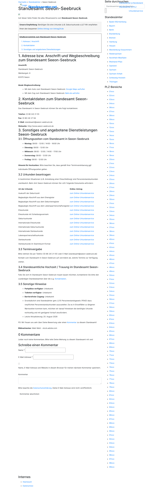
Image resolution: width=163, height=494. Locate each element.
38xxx (111, 231)
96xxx (111, 455)
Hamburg (113, 42)
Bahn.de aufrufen (72, 93)
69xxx (111, 347)
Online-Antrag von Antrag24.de (50, 29)
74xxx (111, 367)
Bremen (112, 38)
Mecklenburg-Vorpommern (120, 50)
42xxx (111, 247)
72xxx (111, 359)
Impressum (27, 482)
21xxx (111, 163)
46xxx (111, 259)
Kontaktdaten (60, 279)
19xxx (111, 155)
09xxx (111, 119)
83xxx (111, 403)
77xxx (111, 379)
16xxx (111, 143)
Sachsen (112, 70)
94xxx (111, 447)
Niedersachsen (115, 54)
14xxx (111, 135)
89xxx (111, 427)
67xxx (111, 339)
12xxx (111, 127)
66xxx (111, 335)
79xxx (111, 387)
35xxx (111, 219)
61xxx (111, 319)
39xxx (111, 235)
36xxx (111, 223)
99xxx (111, 467)
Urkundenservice (136, 11)
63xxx (111, 323)
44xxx (111, 251)
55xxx (111, 295)
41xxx (111, 243)
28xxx (111, 191)
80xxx (111, 391)
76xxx (111, 375)
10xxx (111, 123)
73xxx (111, 363)
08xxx (111, 115)
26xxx (111, 183)
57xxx (111, 303)
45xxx (111, 255)
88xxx (111, 423)
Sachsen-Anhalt (115, 74)
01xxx (111, 91)
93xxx (111, 443)
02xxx (111, 95)
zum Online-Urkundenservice (82, 193)
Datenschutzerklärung (42, 388)
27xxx (111, 187)
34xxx (111, 215)
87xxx (111, 419)
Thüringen (113, 82)
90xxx (111, 431)
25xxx (111, 179)
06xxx (111, 107)
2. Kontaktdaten (28, 45)
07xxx (111, 111)
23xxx (111, 171)
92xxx (111, 439)
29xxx (111, 195)
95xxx (111, 451)
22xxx (111, 167)
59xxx (111, 311)
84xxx (111, 407)
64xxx (111, 327)
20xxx (111, 159)
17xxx (111, 147)
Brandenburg (114, 34)
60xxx (111, 315)
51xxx (111, 279)
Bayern (112, 26)
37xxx (111, 227)
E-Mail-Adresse (25, 357)
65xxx (111, 331)
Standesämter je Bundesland (131, 3)
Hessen (112, 46)
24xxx (111, 175)
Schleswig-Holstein (117, 78)
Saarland (113, 66)
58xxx (111, 307)
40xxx (111, 239)
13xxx (111, 131)
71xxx (111, 355)
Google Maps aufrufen (75, 89)
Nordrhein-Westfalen (117, 58)
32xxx (111, 207)
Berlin (111, 30)
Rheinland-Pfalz (115, 62)
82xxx (111, 399)
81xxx (111, 395)
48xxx (111, 267)
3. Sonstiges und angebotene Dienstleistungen (40, 49)
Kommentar (72, 322)
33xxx (111, 211)
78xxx (111, 383)
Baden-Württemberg (117, 22)
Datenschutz (28, 486)
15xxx (111, 139)
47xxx (111, 263)
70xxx (111, 351)
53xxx (111, 287)
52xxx (111, 283)
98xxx (111, 463)
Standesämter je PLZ (127, 7)
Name (21, 350)
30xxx (111, 199)
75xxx (111, 371)
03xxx (111, 99)
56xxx (111, 299)
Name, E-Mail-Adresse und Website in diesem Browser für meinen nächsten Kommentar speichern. (59, 368)
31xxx (111, 203)
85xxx (111, 411)
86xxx (111, 415)
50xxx (111, 275)
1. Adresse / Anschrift (30, 41)
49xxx (111, 271)
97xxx (111, 459)
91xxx (111, 435)
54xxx (111, 291)
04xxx (111, 103)
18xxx (111, 151)
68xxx (111, 343)
